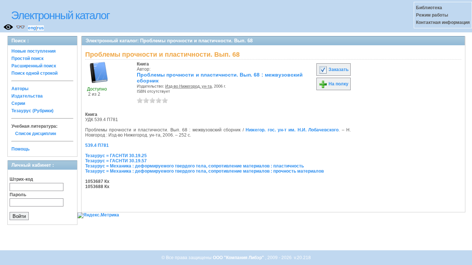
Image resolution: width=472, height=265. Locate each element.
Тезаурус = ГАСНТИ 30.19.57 (116, 160)
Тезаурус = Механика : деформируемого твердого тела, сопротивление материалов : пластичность (194, 166)
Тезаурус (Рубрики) (32, 110)
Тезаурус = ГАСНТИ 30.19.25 (116, 155)
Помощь (20, 149)
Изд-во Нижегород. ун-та (188, 86)
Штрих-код (21, 179)
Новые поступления (33, 51)
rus (40, 28)
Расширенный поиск (33, 65)
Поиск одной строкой (34, 73)
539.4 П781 (97, 145)
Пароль (18, 194)
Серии (18, 103)
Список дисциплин (35, 133)
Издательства (27, 96)
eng (32, 28)
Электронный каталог (60, 15)
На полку (337, 83)
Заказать (337, 69)
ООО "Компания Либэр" (239, 257)
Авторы (19, 88)
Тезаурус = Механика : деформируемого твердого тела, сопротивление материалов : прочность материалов (204, 171)
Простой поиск (27, 58)
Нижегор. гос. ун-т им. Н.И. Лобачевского (292, 129)
